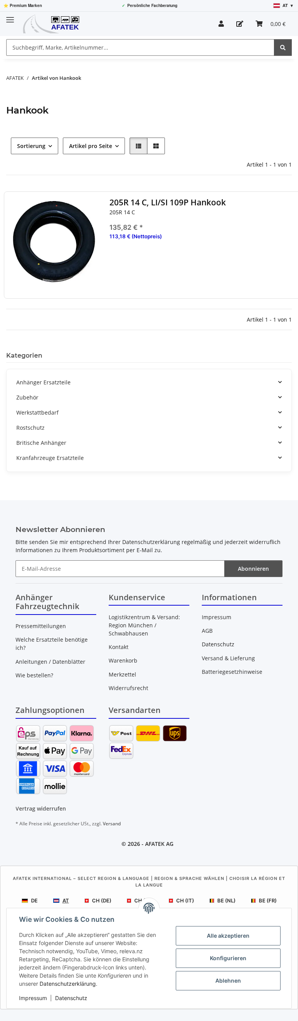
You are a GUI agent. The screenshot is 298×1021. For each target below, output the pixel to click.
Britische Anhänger (41, 442)
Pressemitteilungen (41, 626)
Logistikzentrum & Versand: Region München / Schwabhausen (144, 625)
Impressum (33, 998)
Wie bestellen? (34, 675)
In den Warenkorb (203, 284)
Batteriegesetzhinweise (232, 671)
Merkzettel (122, 674)
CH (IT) (185, 900)
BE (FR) (268, 900)
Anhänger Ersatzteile (43, 382)
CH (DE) (101, 900)
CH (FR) (143, 900)
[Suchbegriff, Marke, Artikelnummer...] (283, 47)
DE (34, 900)
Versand (112, 823)
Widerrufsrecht (128, 688)
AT (65, 900)
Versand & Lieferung (228, 658)
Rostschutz (30, 427)
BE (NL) (226, 900)
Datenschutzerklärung (68, 983)
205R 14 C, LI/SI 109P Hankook (167, 202)
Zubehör (27, 397)
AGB (207, 630)
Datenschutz (71, 998)
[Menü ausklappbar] (10, 16)
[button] (221, 23)
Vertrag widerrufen (41, 808)
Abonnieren (253, 568)
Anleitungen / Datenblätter (50, 661)
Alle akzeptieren (228, 935)
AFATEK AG (159, 843)
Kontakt (118, 647)
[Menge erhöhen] (289, 261)
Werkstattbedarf (37, 412)
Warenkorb (123, 660)
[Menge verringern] (115, 261)
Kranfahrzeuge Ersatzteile (50, 457)
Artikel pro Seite (90, 146)
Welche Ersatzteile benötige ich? (52, 643)
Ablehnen (228, 980)
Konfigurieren (228, 958)
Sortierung (31, 146)
